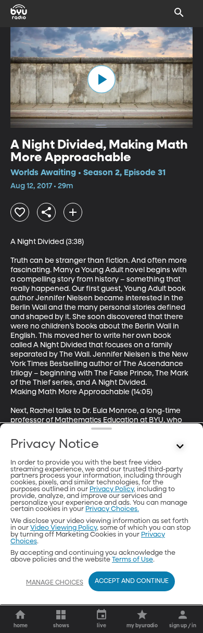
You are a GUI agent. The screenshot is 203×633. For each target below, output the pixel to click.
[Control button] (180, 447)
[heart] (19, 212)
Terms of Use (132, 559)
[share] (46, 212)
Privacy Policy (112, 489)
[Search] (179, 12)
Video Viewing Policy (63, 528)
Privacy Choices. (112, 509)
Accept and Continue (132, 581)
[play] (101, 79)
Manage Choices (54, 583)
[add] (73, 212)
